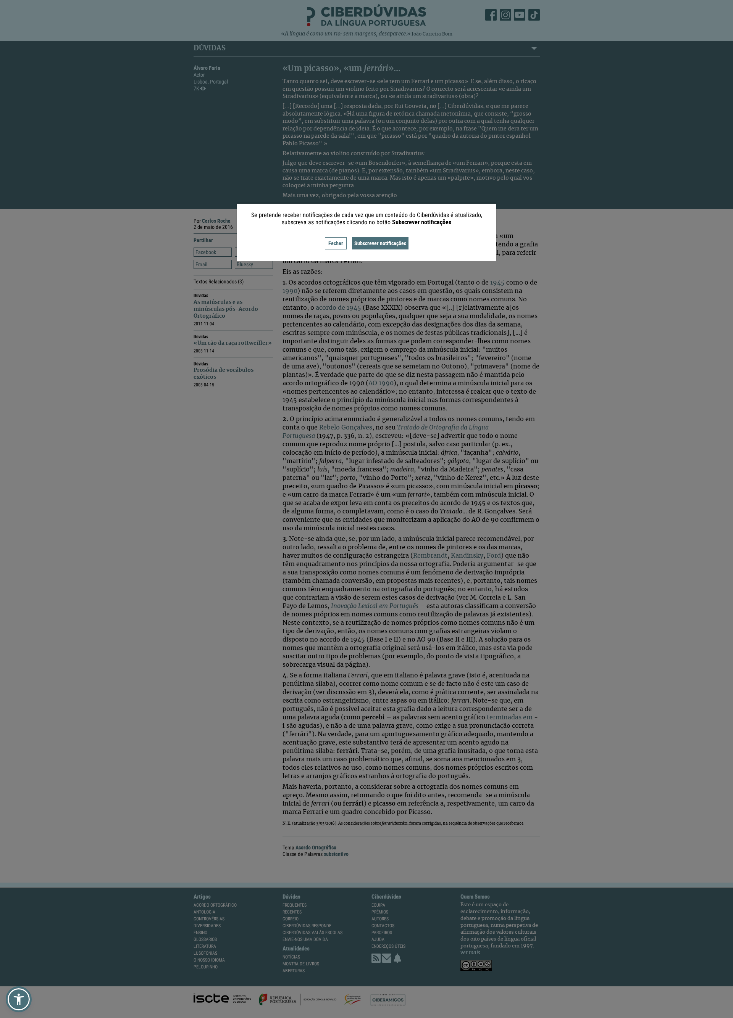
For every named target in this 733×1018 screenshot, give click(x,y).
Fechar (335, 243)
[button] (19, 999)
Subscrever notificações (380, 243)
